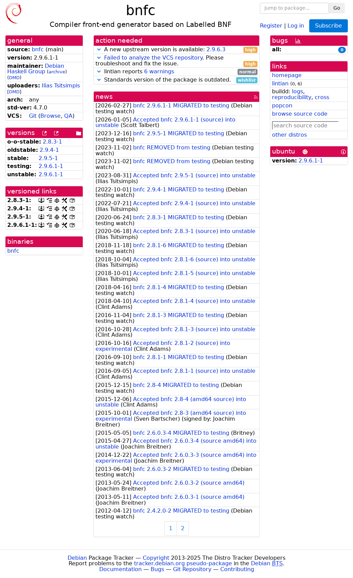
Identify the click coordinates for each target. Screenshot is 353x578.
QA (68, 116)
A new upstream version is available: (179, 50)
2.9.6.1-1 (51, 166)
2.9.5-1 (48, 158)
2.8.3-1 (52, 141)
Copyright (156, 558)
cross (322, 97)
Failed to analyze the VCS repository (153, 57)
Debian (77, 558)
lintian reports (179, 72)
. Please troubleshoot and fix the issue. (175, 61)
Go (336, 8)
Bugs (157, 569)
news (104, 97)
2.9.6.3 (215, 49)
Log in (296, 25)
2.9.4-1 (49, 150)
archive (57, 71)
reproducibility (291, 97)
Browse (50, 116)
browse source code (299, 114)
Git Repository (192, 569)
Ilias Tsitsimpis (61, 85)
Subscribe (328, 25)
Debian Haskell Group (35, 69)
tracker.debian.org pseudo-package (183, 563)
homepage (287, 75)
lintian (280, 83)
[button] (99, 49)
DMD (14, 77)
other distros (289, 135)
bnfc (38, 49)
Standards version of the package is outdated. (179, 80)
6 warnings (159, 71)
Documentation (120, 569)
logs (297, 91)
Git (33, 116)
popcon (282, 105)
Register (271, 25)
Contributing (237, 569)
